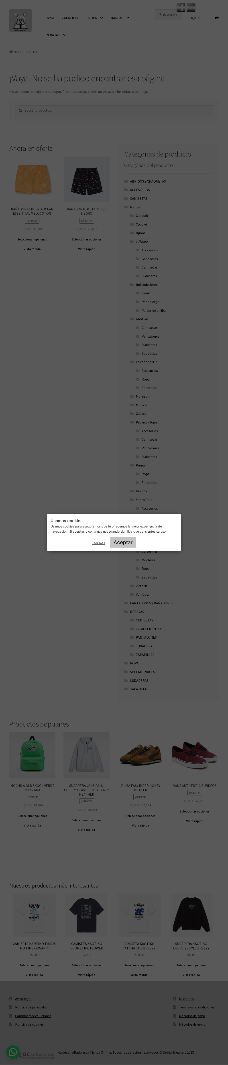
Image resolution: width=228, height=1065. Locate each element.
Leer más (98, 543)
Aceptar (123, 542)
